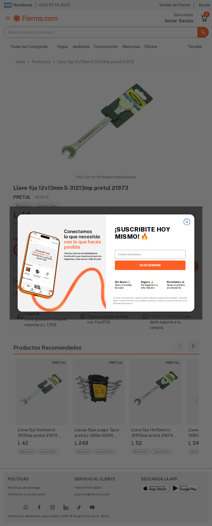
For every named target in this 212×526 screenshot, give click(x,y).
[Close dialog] (187, 222)
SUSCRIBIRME (150, 265)
